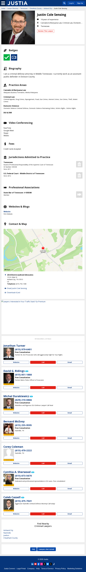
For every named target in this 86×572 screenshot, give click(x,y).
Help (38, 568)
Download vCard (13, 292)
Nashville (7, 533)
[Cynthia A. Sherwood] (8, 479)
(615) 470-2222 (23, 450)
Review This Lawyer (45, 31)
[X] (50, 564)
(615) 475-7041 (23, 500)
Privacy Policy (60, 568)
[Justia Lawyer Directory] (17, 3)
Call (43, 362)
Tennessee (24, 8)
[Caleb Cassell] (8, 504)
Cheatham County (36, 8)
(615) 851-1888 (23, 374)
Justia (3, 8)
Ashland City (48, 8)
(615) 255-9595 (23, 425)
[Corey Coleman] (8, 454)
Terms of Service (47, 568)
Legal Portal (21, 568)
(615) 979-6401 (23, 349)
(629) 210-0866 (23, 399)
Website (7, 211)
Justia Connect (9, 568)
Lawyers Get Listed (46, 549)
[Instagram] (41, 564)
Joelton (6, 535)
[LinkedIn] (32, 564)
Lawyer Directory (12, 8)
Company (31, 568)
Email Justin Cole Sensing (17, 288)
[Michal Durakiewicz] (8, 403)
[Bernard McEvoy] (8, 428)
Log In (71, 3)
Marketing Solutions (74, 568)
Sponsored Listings (43, 339)
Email (70, 362)
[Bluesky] (47, 564)
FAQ (33, 549)
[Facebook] (38, 564)
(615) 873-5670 (23, 475)
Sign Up (80, 3)
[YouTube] (35, 564)
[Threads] (44, 564)
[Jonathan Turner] (8, 353)
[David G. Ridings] (8, 378)
